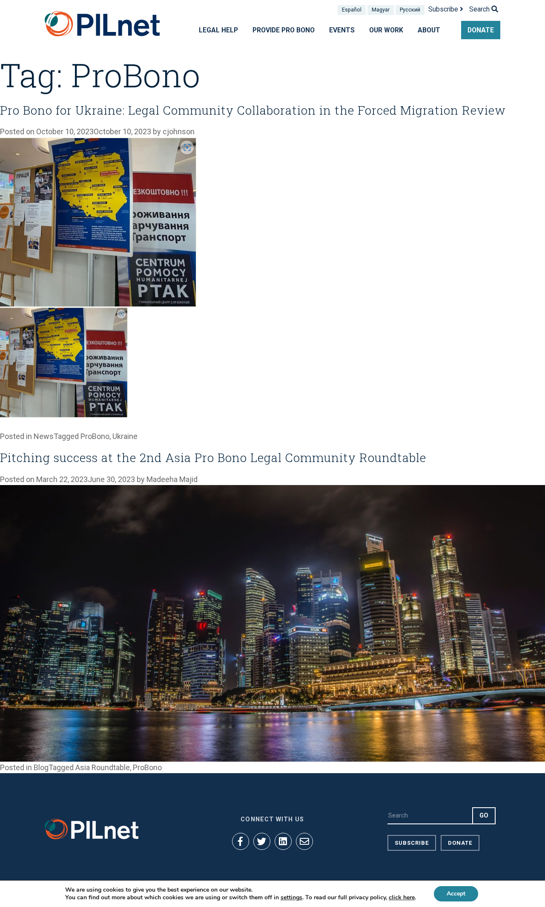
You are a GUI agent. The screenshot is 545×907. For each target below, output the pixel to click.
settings (291, 897)
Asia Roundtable (102, 767)
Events (342, 30)
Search (480, 9)
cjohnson (179, 131)
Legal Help (218, 30)
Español (351, 9)
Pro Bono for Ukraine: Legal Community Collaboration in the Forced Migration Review (253, 110)
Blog (41, 767)
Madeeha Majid (172, 479)
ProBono (94, 436)
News (44, 436)
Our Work (386, 30)
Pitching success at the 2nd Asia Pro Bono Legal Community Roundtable (213, 457)
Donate (481, 30)
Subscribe (444, 9)
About (429, 30)
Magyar (381, 9)
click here (402, 897)
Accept (456, 894)
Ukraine (125, 436)
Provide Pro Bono (283, 30)
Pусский (410, 9)
